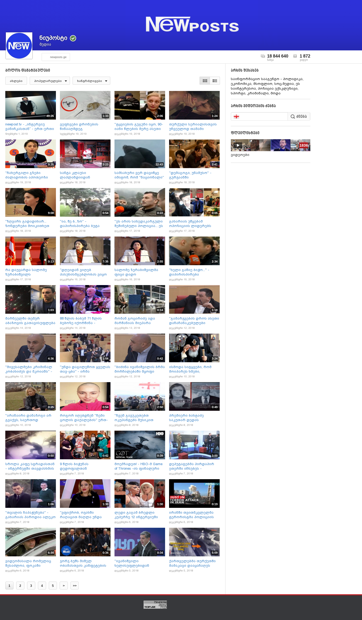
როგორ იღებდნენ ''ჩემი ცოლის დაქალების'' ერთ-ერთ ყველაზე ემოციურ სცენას (84, 417)
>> (75, 586)
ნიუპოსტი (53, 37)
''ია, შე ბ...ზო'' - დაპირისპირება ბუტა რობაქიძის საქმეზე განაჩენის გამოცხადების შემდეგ (84, 223)
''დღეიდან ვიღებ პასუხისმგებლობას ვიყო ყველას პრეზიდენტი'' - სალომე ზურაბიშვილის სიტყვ (83, 272)
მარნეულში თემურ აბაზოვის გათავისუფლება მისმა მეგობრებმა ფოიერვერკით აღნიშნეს (30, 320)
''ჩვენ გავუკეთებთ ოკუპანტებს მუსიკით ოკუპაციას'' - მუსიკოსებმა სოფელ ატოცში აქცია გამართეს (139, 417)
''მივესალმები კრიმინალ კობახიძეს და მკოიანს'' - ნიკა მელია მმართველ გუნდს (28, 369)
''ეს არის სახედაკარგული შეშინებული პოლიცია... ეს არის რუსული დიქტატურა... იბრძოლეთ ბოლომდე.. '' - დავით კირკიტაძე (139, 223)
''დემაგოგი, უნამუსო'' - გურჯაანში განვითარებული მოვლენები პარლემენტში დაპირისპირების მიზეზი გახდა (193, 175)
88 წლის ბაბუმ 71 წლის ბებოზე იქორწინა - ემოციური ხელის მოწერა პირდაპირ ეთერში (83, 320)
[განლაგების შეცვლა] (210, 81)
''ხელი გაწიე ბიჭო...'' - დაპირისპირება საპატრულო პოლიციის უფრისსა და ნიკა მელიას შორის (193, 272)
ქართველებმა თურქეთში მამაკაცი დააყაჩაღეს (192, 563)
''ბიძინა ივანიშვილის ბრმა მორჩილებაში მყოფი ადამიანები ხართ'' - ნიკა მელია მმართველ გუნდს (139, 369)
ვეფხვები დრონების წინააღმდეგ (79, 126)
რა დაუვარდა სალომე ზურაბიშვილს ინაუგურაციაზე (26, 272)
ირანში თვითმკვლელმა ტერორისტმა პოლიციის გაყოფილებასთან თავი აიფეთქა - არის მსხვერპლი (191, 514)
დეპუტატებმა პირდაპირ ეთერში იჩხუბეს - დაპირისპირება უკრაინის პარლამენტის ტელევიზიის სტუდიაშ (194, 466)
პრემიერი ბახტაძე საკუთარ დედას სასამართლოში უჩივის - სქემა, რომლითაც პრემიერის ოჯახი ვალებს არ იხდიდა (193, 417)
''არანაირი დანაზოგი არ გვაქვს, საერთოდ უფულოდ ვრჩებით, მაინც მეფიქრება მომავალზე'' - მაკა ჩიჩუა (29, 417)
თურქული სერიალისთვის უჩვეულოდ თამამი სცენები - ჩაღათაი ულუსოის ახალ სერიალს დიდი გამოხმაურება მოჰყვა (193, 126)
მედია (45, 44)
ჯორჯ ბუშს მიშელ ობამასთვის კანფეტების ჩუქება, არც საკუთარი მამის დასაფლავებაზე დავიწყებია (83, 563)
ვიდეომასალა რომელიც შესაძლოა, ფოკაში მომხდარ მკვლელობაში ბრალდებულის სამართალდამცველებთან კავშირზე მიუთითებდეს (29, 563)
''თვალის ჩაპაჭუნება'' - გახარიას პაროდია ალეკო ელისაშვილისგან (30, 514)
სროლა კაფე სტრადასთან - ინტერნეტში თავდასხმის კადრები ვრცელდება (30, 466)
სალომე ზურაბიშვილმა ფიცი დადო (136, 272)
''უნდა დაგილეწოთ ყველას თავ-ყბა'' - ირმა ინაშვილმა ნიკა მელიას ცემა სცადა (85, 369)
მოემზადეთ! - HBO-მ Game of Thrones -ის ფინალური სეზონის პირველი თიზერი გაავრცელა (139, 466)
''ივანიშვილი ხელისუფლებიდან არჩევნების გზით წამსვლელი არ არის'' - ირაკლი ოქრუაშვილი (135, 563)
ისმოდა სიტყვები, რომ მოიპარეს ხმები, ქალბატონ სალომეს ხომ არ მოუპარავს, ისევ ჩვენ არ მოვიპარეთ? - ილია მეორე (192, 369)
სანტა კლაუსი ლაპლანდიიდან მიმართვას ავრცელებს (81, 175)
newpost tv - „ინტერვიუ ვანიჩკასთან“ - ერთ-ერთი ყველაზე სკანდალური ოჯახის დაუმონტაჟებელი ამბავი (29, 126)
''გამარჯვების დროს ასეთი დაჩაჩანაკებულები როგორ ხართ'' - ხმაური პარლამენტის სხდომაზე (194, 320)
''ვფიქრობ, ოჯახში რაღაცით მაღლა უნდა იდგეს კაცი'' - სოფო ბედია (85, 514)
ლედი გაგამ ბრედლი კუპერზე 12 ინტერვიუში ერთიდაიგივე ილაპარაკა (138, 514)
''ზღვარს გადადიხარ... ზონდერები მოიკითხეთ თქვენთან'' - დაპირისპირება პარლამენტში (27, 223)
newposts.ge (58, 57)
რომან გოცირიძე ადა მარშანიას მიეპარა (134, 320)
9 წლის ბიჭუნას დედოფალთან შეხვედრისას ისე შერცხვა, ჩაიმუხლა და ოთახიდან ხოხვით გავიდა (84, 466)
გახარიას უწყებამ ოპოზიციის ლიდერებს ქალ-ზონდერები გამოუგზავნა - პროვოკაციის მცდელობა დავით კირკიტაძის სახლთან (193, 223)
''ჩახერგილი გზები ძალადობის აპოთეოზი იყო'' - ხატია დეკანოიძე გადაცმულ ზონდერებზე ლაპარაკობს (27, 175)
